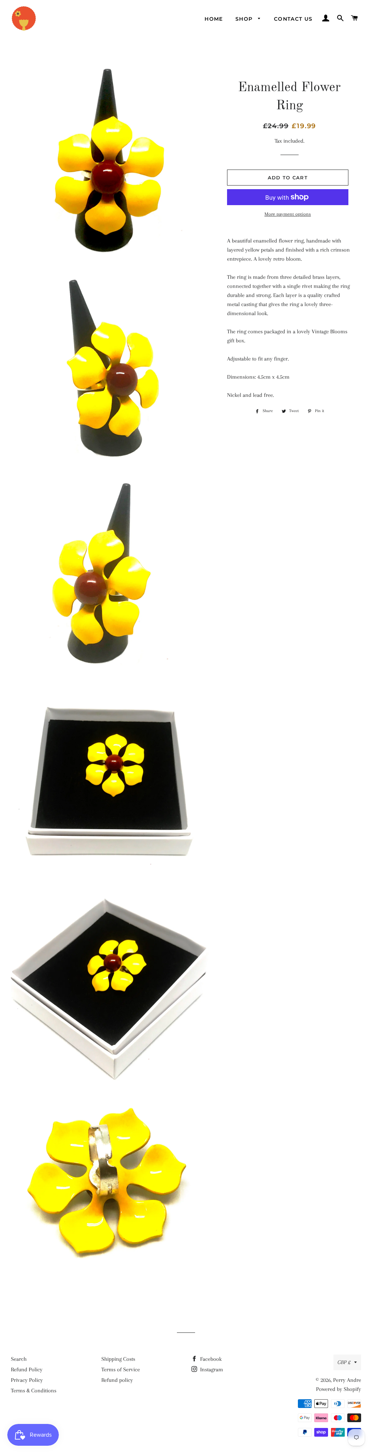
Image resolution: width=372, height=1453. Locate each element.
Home (214, 19)
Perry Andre (347, 1380)
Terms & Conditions (33, 1390)
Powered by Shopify (338, 1389)
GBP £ (344, 1362)
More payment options (287, 214)
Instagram (211, 1369)
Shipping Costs (118, 1359)
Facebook (210, 1359)
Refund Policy (27, 1369)
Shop (245, 19)
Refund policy (117, 1380)
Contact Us (293, 19)
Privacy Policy (27, 1380)
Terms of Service (120, 1369)
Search (19, 1359)
